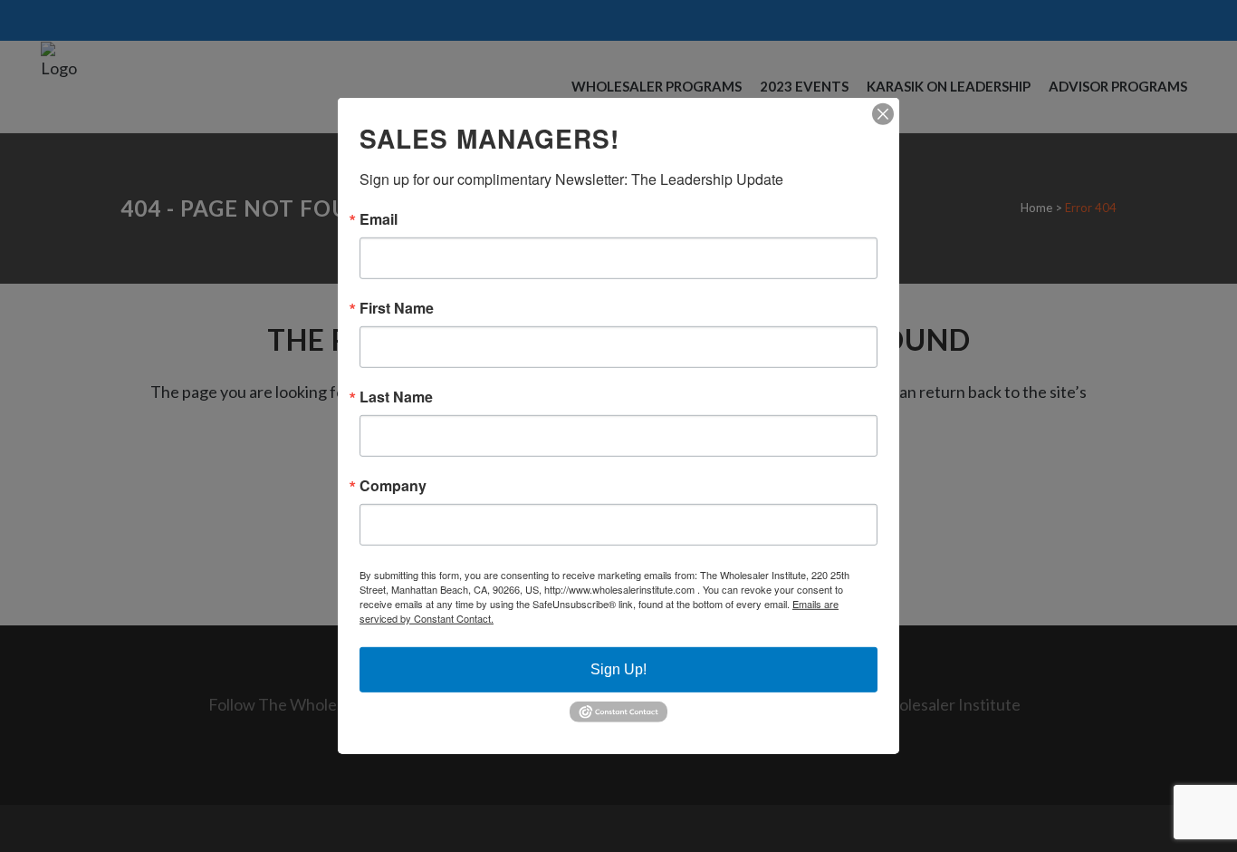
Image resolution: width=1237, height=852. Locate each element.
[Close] (883, 114)
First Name (397, 308)
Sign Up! (618, 669)
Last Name (396, 397)
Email (379, 219)
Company (393, 486)
